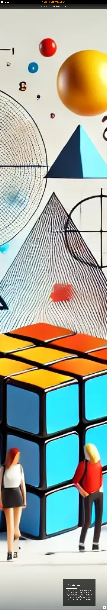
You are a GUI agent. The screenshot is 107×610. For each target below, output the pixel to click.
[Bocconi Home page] (6, 2)
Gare (40, 6)
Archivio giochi (55, 6)
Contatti (65, 6)
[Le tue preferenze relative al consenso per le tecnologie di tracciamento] (104, 607)
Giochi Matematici (53, 2)
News (46, 6)
